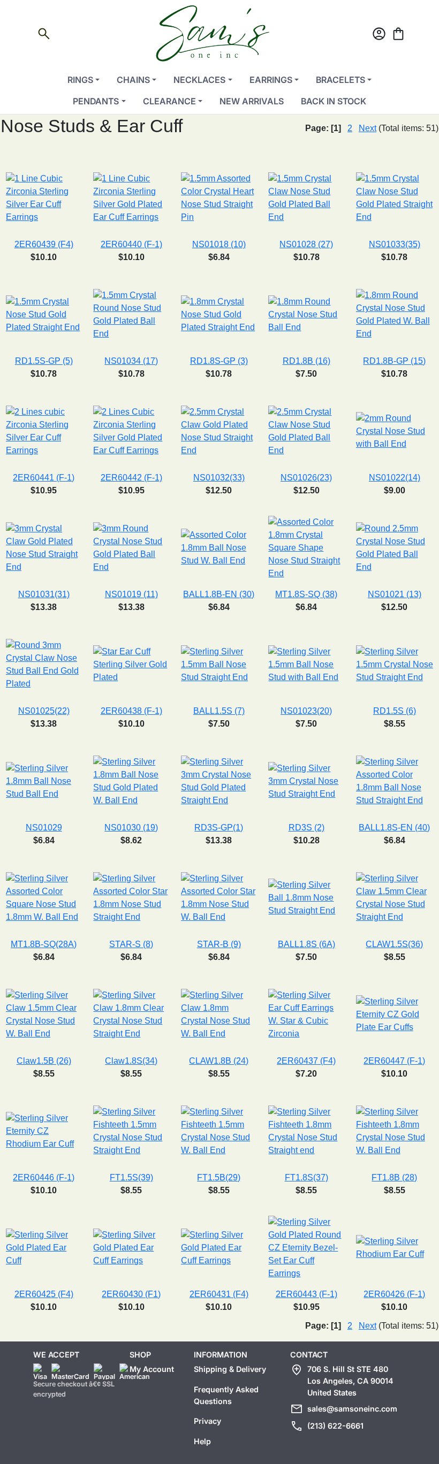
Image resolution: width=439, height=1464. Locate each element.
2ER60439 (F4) (43, 244)
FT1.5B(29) (218, 1177)
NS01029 (44, 827)
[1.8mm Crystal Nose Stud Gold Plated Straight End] (218, 313)
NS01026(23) (306, 477)
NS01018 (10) (219, 244)
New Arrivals (252, 101)
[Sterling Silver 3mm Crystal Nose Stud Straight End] (306, 780)
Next (367, 128)
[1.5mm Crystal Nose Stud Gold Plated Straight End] (43, 313)
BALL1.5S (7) (219, 710)
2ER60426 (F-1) (394, 1294)
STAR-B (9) (219, 944)
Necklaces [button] (199, 79)
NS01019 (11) (131, 594)
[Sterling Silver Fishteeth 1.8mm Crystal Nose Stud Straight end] (306, 1130)
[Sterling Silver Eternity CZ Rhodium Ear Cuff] (43, 1130)
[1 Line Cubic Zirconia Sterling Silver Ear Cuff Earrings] (43, 197)
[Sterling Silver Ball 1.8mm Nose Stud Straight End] (306, 897)
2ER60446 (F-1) (43, 1177)
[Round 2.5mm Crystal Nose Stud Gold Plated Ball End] (394, 547)
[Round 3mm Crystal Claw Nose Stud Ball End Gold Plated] (43, 663)
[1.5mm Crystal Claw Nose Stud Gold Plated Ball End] (306, 197)
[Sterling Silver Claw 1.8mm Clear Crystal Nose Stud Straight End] (131, 1013)
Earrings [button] (270, 79)
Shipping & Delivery (230, 1369)
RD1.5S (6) (394, 710)
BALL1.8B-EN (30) (218, 594)
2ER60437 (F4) (306, 1060)
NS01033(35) (394, 244)
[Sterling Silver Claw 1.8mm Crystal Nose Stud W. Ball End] (218, 1013)
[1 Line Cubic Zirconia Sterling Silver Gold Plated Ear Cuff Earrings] (131, 197)
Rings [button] (80, 79)
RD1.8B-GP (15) (394, 360)
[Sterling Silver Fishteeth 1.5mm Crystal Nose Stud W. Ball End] (218, 1130)
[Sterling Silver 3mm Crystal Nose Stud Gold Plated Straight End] (218, 780)
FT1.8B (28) (394, 1177)
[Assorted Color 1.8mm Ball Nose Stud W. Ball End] (218, 547)
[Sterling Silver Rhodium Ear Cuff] (394, 1247)
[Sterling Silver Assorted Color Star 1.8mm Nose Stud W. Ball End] (218, 897)
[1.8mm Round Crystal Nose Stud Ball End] (306, 313)
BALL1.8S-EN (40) (394, 827)
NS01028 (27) (306, 244)
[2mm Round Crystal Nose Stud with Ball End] (394, 430)
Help (202, 1441)
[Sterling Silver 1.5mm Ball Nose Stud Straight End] (218, 663)
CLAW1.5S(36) (394, 944)
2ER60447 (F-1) (394, 1060)
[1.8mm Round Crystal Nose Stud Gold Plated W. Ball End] (394, 313)
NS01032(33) (219, 477)
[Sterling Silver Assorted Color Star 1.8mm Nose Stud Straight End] (131, 897)
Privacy (207, 1420)
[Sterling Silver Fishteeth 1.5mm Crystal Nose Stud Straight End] (131, 1130)
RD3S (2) (306, 827)
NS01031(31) (44, 594)
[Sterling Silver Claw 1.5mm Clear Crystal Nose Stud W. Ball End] (43, 1013)
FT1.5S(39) (131, 1177)
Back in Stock (333, 101)
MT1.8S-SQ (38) (306, 594)
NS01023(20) (306, 710)
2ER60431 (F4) (219, 1294)
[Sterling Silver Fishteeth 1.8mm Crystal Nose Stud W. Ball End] (394, 1130)
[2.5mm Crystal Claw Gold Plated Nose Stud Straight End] (218, 430)
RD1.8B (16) (306, 360)
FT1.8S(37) (306, 1177)
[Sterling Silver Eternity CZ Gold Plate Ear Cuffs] (394, 1013)
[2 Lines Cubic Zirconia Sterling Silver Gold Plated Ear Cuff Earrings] (131, 430)
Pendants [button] (96, 101)
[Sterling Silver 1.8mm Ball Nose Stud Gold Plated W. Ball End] (131, 780)
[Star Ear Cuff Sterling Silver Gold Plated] (131, 663)
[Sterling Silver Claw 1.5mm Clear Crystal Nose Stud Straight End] (394, 897)
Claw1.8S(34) (131, 1060)
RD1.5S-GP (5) (44, 360)
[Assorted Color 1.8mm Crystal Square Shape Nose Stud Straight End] (306, 547)
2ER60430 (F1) (131, 1294)
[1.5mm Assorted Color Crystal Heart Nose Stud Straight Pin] (218, 197)
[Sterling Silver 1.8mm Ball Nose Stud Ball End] (43, 780)
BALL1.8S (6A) (306, 944)
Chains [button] (133, 79)
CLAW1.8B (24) (218, 1060)
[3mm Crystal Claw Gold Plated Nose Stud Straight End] (43, 547)
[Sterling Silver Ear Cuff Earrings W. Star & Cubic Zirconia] (306, 1013)
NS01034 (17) (131, 360)
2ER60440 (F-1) (131, 244)
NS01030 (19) (131, 827)
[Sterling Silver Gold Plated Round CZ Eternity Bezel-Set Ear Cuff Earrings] (306, 1247)
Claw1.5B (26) (44, 1060)
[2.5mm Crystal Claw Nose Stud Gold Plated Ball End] (306, 430)
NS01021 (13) (394, 594)
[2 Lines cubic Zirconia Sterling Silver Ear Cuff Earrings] (43, 430)
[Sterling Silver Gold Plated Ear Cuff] (43, 1247)
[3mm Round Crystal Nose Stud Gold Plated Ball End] (131, 547)
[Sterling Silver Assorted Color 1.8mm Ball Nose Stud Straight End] (394, 780)
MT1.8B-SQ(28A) (44, 944)
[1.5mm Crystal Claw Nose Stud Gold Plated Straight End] (394, 197)
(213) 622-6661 (335, 1425)
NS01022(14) (394, 477)
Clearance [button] (169, 101)
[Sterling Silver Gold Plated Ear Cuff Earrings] (131, 1247)
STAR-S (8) (131, 944)
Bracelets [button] (340, 79)
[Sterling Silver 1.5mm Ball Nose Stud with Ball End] (306, 663)
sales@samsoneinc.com (352, 1408)
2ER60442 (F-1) (131, 477)
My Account (152, 1369)
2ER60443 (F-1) (306, 1294)
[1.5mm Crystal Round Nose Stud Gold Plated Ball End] (131, 313)
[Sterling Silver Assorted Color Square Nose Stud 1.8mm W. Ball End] (43, 897)
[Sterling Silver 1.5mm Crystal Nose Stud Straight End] (394, 663)
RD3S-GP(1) (218, 827)
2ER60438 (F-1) (131, 710)
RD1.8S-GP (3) (219, 360)
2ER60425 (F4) (43, 1294)
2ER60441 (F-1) (43, 477)
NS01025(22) (44, 710)
